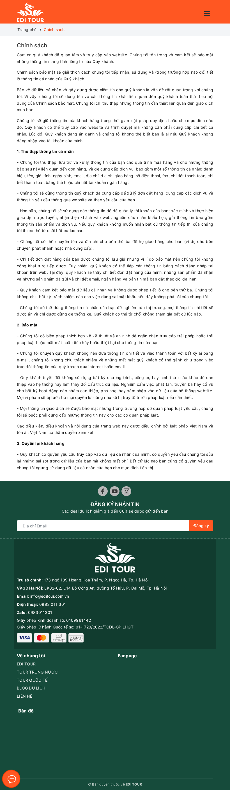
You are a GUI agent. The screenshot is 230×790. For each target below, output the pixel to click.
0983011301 (40, 612)
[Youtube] (114, 491)
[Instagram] (126, 491)
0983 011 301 (52, 604)
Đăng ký (201, 525)
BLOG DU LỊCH (31, 688)
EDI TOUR (26, 664)
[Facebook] (103, 491)
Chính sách (32, 45)
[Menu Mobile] (208, 13)
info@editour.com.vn (49, 596)
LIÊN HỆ (24, 696)
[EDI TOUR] (30, 12)
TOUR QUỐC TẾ (32, 680)
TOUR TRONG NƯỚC (37, 672)
